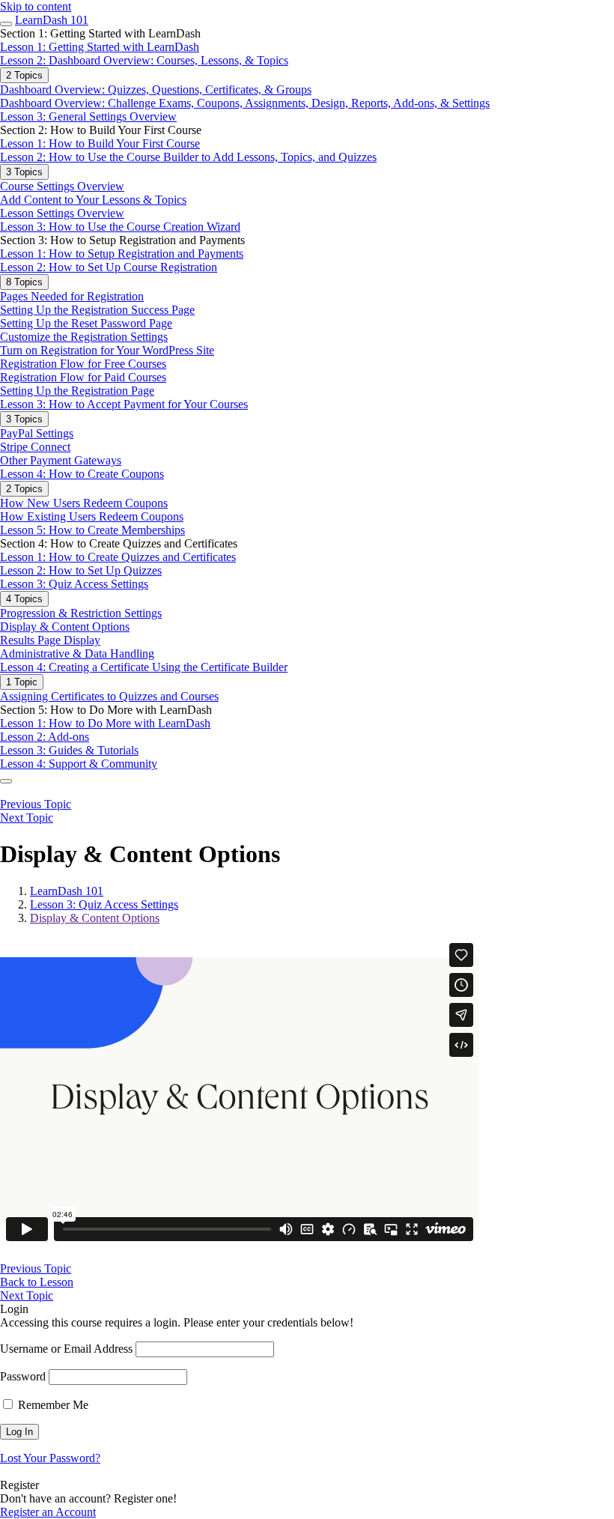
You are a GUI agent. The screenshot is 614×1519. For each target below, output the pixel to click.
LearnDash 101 (51, 19)
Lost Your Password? (50, 1458)
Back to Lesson (36, 1282)
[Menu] (6, 781)
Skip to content (35, 6)
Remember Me (51, 1404)
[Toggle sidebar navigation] (6, 24)
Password (23, 1376)
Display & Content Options (94, 918)
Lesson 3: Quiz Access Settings (104, 904)
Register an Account (48, 1512)
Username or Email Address (66, 1348)
